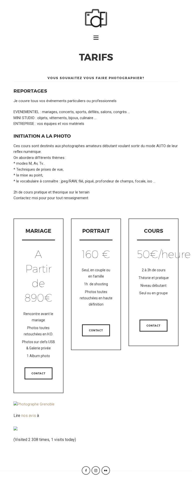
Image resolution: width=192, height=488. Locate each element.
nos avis (28, 415)
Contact (39, 373)
